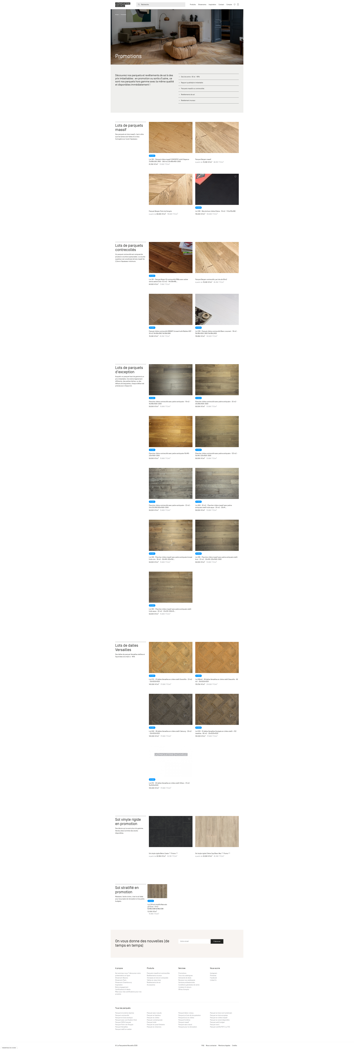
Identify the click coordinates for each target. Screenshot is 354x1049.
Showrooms (202, 5)
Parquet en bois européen (219, 1015)
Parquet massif (183, 1022)
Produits (193, 5)
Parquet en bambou (154, 1015)
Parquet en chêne (153, 1018)
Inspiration (212, 5)
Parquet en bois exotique (124, 1018)
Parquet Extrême (184, 1020)
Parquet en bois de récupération (189, 1015)
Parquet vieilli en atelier (123, 1029)
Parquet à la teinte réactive (124, 1013)
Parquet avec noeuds (154, 1013)
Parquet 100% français (123, 1022)
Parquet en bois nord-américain (221, 1013)
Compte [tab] (229, 5)
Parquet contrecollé (122, 1015)
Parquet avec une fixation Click (126, 1020)
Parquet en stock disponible (219, 1020)
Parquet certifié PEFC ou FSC (220, 1027)
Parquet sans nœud (185, 1025)
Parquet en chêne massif (218, 1018)
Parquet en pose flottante (156, 1025)
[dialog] (9, 1047)
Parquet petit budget (217, 1022)
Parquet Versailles (121, 1027)
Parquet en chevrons (154, 1027)
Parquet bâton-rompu (186, 1013)
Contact (221, 5)
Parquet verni (214, 1025)
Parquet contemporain (155, 1020)
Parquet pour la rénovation (187, 1027)
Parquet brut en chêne (186, 1018)
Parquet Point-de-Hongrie (124, 1025)
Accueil (117, 14)
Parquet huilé (151, 1022)
